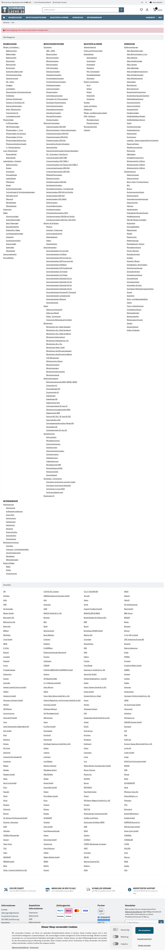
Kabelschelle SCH (53, 403)
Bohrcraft (6, 626)
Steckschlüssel (132, 327)
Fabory (86, 657)
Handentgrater (132, 209)
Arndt (86, 604)
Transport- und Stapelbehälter (17, 549)
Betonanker (10, 61)
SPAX (86, 831)
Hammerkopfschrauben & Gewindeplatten (62, 151)
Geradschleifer (132, 109)
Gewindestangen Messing (56, 299)
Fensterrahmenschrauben (56, 82)
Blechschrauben (52, 61)
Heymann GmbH (50, 705)
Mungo (126, 774)
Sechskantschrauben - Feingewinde (59, 189)
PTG (125, 805)
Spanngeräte (11, 158)
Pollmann (127, 800)
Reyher (6, 814)
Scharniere (7, 209)
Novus (86, 783)
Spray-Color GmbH (131, 831)
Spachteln (130, 296)
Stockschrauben (52, 120)
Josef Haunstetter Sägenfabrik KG (16, 726)
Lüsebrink (7, 761)
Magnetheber (132, 230)
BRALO (6, 631)
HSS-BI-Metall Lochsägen (136, 220)
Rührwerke (131, 151)
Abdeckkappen (51, 237)
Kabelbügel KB (51, 399)
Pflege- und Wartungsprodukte (95, 113)
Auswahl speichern (144, 939)
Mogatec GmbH (9, 774)
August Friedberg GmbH (93, 609)
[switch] (115, 929)
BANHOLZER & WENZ (92, 613)
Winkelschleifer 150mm (136, 165)
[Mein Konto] (147, 10)
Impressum (33, 913)
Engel (126, 652)
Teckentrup (48, 844)
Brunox (127, 631)
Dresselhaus (88, 644)
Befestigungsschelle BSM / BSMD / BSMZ (61, 382)
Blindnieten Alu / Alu (54, 344)
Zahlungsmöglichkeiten (10, 913)
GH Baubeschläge (50, 679)
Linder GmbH (129, 753)
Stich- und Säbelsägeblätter (137, 299)
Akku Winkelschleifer (135, 78)
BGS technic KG (9, 622)
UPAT (86, 848)
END (85, 652)
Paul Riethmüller (90, 792)
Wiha (5, 866)
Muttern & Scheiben (51, 223)
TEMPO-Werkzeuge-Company (95, 844)
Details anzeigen (144, 945)
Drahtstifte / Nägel (13, 230)
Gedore (46, 674)
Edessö (6, 652)
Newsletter (5, 923)
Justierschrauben (53, 89)
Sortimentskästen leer (54, 492)
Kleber (89, 92)
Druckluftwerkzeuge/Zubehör (138, 96)
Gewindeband (51, 475)
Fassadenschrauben (53, 75)
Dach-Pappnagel (12, 223)
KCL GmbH (7, 731)
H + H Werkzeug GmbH (52, 683)
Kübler (46, 748)
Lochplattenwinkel (13, 116)
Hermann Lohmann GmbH (13, 700)
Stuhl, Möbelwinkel (13, 109)
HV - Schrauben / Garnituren (57, 154)
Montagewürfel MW (53, 465)
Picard (86, 796)
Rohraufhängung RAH (54, 468)
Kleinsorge (48, 740)
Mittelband (10, 182)
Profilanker (10, 96)
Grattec (127, 679)
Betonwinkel (11, 64)
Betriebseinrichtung (10, 542)
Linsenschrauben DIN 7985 (56, 158)
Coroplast (87, 639)
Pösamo (6, 805)
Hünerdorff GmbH (10, 718)
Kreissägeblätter (133, 227)
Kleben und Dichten (91, 82)
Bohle (126, 622)
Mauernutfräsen (133, 144)
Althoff (126, 600)
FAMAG (127, 657)
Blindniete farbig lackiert (55, 337)
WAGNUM (7, 857)
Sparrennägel (11, 244)
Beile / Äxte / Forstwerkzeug (137, 182)
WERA (46, 861)
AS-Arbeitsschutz (131, 604)
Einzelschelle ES (52, 392)
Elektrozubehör (133, 196)
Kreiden (87, 102)
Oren (5, 787)
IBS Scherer (48, 718)
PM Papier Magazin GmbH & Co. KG (97, 800)
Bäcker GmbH (8, 613)
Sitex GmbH (48, 827)
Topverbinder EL (12, 113)
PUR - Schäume (89, 116)
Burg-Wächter (49, 635)
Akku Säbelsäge (133, 68)
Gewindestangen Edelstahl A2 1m (59, 278)
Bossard (127, 626)
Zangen (129, 323)
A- (146, 2)
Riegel (8, 185)
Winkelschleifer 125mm (136, 161)
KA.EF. (86, 726)
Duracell (127, 644)
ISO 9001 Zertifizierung (10, 919)
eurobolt (6, 657)
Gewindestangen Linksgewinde (58, 296)
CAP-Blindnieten (52, 358)
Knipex (6, 744)
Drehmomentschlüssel (135, 192)
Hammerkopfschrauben (55, 451)
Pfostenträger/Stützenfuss (16, 140)
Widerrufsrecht (34, 922)
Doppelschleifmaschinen (136, 92)
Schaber (130, 258)
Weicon (127, 857)
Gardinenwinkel (12, 78)
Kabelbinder (51, 396)
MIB (125, 770)
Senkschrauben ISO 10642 (56, 199)
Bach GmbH (128, 609)
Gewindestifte (51, 147)
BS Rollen (7, 635)
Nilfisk (46, 779)
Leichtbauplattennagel (14, 233)
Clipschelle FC (51, 385)
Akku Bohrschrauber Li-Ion (137, 54)
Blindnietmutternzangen (55, 372)
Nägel (5, 213)
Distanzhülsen (51, 244)
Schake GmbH (129, 818)
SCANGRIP (48, 818)
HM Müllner (7, 709)
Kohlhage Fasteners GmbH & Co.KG (57, 744)
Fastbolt (6, 661)
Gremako (6, 683)
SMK (85, 827)
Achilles (6, 596)
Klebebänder (89, 54)
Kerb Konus (88, 731)
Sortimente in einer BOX (55, 489)
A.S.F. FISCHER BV (91, 591)
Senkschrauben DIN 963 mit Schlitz (59, 192)
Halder (126, 683)
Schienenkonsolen (53, 444)
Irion (5, 722)
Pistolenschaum (93, 123)
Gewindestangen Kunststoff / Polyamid (61, 292)
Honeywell (128, 709)
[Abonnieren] (161, 922)
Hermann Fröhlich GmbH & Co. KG (137, 696)
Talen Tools (7, 844)
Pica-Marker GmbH (51, 796)
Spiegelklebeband (93, 75)
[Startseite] (4, 17)
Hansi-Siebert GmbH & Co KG (95, 687)
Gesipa (6, 679)
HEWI (126, 700)
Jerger (86, 722)
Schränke (9, 546)
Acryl (88, 85)
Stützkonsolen (51, 447)
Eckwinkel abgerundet (14, 71)
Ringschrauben (52, 92)
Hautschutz (10, 525)
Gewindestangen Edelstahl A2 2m (59, 282)
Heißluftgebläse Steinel (136, 120)
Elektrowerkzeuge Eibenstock (55, 652)
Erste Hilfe (10, 515)
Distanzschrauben (53, 71)
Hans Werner (48, 687)
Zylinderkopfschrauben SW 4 (57, 213)
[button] (141, 10)
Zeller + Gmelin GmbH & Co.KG (15, 870)
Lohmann (47, 757)
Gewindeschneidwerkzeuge (137, 199)
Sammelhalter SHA (53, 420)
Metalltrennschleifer (134, 147)
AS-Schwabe (8, 609)
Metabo (6, 770)
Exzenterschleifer (133, 102)
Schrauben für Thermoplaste (57, 99)
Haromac (127, 687)
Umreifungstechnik (13, 553)
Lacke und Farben (90, 106)
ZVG (125, 870)
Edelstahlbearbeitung (135, 99)
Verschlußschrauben (54, 206)
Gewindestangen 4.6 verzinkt (57, 251)
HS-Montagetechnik (51, 713)
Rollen (8, 570)
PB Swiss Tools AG (131, 792)
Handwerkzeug (130, 171)
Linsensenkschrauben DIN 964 (58, 168)
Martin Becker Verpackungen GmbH (97, 766)
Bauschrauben (51, 54)
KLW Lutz (127, 740)
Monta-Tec (88, 774)
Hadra (86, 683)
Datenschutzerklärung (133, 912)
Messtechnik (131, 237)
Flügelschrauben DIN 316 (56, 140)
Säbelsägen (131, 154)
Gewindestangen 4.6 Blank (56, 254)
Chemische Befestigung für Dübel (59, 320)
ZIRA (86, 870)
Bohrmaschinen (133, 89)
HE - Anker (10, 82)
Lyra (85, 761)
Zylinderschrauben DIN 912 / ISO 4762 (61, 220)
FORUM (46, 665)
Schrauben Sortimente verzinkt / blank (60, 482)
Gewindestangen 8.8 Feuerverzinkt (59, 261)
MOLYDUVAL (48, 774)
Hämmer (130, 206)
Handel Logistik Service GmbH (14, 687)
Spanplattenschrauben (54, 109)
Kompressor (131, 137)
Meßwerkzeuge (133, 240)
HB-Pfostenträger (12, 127)
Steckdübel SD (51, 427)
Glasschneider (132, 202)
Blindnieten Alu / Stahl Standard (58, 327)
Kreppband (91, 64)
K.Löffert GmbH (50, 726)
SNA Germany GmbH (132, 827)
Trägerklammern (52, 461)
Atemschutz (10, 508)
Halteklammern (52, 458)
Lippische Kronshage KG (12, 757)
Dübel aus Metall (52, 313)
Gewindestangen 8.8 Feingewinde (59, 268)
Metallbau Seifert (50, 770)
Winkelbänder (11, 206)
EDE (85, 648)
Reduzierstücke (52, 472)
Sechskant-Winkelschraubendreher (140, 289)
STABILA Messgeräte (11, 835)
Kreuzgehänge (11, 175)
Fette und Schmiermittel (93, 51)
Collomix (47, 639)
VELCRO (127, 848)
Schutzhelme (11, 539)
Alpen (86, 600)
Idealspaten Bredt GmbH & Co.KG (97, 718)
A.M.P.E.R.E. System (51, 591)
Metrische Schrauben (52, 123)
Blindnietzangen (52, 368)
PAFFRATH (88, 787)
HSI (85, 713)
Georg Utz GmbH (90, 674)
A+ (142, 2)
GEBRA (127, 670)
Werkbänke (10, 556)
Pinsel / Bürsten (133, 251)
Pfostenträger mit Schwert (16, 133)
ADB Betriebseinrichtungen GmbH (57, 596)
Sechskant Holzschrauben (56, 102)
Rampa (46, 809)
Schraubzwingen (133, 282)
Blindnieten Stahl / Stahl (55, 347)
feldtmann (47, 661)
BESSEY (127, 618)
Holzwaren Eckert (90, 709)
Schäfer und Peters (91, 818)
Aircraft (87, 596)
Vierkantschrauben (53, 209)
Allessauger (131, 82)
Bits (128, 185)
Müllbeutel (88, 109)
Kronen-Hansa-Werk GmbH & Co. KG (138, 744)
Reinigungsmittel (90, 127)
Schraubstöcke (132, 278)
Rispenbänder (11, 154)
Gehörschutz (11, 518)
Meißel (129, 233)
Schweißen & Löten (134, 285)
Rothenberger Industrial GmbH (95, 814)
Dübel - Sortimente (53, 316)
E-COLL (6, 648)
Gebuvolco (7, 674)
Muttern (49, 227)
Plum (45, 800)
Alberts (127, 596)
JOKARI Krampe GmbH (133, 722)
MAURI (126, 766)
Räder (8, 566)
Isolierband (91, 61)
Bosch (86, 626)
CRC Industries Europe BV (134, 639)
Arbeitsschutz (8, 504)
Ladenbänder (11, 178)
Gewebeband (92, 58)
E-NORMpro (48, 648)
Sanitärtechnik (49, 434)
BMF (85, 622)
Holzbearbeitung (133, 130)
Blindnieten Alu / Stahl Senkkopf (58, 330)
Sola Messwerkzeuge (52, 831)
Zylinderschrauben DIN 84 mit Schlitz (60, 216)
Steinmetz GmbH (50, 840)
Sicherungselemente (54, 233)
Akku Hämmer (132, 58)
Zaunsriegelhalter (10, 254)
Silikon (89, 89)
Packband (90, 68)
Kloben (8, 168)
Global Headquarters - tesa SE (95, 679)
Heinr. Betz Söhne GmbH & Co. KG (57, 696)
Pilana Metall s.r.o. (131, 796)
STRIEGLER (128, 840)
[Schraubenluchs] (13, 10)
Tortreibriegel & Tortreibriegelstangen (20, 192)
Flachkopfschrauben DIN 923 (57, 133)
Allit (45, 600)
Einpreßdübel (8, 258)
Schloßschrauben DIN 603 (56, 182)
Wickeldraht (10, 251)
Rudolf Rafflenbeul (131, 814)
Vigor (5, 853)
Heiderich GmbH (9, 696)
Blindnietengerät (52, 375)
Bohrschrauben (52, 64)
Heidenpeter (129, 692)
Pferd (5, 796)
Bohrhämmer (132, 85)
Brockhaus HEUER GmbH (93, 631)
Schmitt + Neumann (10, 822)
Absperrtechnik (133, 178)
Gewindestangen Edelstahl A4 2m (59, 289)
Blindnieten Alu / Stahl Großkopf (58, 334)
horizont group (8, 713)
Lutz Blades (48, 761)
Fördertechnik (11, 573)
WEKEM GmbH (8, 861)
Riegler (46, 814)
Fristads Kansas (9, 670)
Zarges (126, 866)
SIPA (5, 827)
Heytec (86, 705)
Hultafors (127, 713)
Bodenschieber (12, 165)
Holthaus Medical (50, 709)
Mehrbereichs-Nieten (54, 361)
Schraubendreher (133, 271)
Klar (125, 735)
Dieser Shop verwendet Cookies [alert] (59, 927)
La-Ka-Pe (127, 748)
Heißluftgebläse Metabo (136, 116)
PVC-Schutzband (93, 71)
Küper (86, 748)
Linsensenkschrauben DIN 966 (58, 171)
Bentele (47, 618)
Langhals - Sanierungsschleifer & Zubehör (142, 140)
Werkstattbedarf (133, 313)
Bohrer (129, 189)
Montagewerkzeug (134, 247)
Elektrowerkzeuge (131, 47)
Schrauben (48, 47)
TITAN (126, 844)
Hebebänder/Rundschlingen (137, 213)
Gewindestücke (52, 303)
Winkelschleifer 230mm (136, 168)
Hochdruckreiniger (134, 127)
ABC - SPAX (50, 51)
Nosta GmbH (48, 783)
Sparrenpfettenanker (14, 106)
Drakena (47, 644)
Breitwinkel (10, 68)
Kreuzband (10, 171)
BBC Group (128, 613)
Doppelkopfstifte (12, 227)
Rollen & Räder (9, 563)
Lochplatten (10, 89)
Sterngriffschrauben (53, 116)
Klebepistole (132, 133)
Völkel (46, 853)
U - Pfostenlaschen (13, 147)
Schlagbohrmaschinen (135, 158)
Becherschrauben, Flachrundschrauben (61, 130)
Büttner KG (88, 635)
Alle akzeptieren (144, 930)
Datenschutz (33, 916)
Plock (5, 800)
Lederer (47, 753)
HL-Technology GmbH (132, 705)
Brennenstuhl (49, 631)
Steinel (6, 840)
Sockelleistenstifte (13, 240)
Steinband (90, 78)
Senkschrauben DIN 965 (55, 196)
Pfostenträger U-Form (14, 137)
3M (4, 591)
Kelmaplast (48, 731)
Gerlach (127, 674)
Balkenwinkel (11, 58)
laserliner (7, 753)
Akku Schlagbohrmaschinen (137, 71)
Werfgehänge (11, 202)
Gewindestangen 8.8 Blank (56, 265)
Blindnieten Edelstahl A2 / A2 (57, 341)
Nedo (5, 779)
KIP (125, 731)
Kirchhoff (47, 735)
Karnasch (127, 726)
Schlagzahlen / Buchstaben (137, 265)
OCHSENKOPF (129, 783)
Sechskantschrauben (54, 185)
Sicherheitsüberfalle (14, 189)
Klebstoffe (91, 96)
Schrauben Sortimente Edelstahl (58, 485)
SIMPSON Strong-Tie (132, 822)
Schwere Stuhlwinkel (14, 99)
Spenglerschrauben (53, 113)
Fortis (5, 665)
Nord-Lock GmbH (9, 783)
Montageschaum (93, 120)
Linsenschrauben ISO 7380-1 (57, 161)
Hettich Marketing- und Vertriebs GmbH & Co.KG (62, 700)
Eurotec (47, 657)
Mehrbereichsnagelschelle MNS (58, 410)
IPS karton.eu (129, 718)
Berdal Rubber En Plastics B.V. (95, 618)
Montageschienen (53, 441)
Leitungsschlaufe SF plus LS (56, 406)
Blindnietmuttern (52, 365)
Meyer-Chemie (89, 770)
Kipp (5, 735)
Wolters (87, 866)
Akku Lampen (132, 64)
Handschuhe (11, 522)
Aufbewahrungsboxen (14, 511)
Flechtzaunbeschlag (13, 75)
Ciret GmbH (7, 639)
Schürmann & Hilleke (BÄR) (94, 822)
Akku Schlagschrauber (135, 75)
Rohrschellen (51, 437)
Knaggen (9, 85)
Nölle (126, 779)
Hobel (129, 123)
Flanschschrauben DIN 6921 (57, 137)
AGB (30, 919)
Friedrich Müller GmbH (132, 665)
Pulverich (6, 809)
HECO (46, 692)
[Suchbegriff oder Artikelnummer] (121, 9)
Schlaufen (10, 237)
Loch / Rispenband (10, 151)
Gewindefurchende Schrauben (57, 144)
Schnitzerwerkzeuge (134, 268)
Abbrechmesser (133, 175)
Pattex (46, 792)
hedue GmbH (89, 692)
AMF (5, 604)
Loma (86, 757)
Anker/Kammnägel (13, 220)
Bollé (46, 626)
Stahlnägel (10, 247)
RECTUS (87, 809)
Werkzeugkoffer (133, 316)
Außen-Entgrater (133, 330)
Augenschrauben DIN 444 (56, 127)
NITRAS (87, 779)
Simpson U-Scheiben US (15, 102)
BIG (45, 622)
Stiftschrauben (51, 202)
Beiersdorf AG (8, 618)
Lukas (126, 757)
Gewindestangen (50, 247)
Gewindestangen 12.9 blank (56, 275)
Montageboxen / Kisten (135, 244)
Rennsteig (128, 809)
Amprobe (47, 604)
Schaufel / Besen (133, 261)
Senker (129, 292)
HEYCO (6, 705)
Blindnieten (48, 323)
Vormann (87, 853)
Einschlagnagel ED (53, 389)
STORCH (87, 840)
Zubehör (87, 130)
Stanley (87, 835)
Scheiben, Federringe (54, 230)
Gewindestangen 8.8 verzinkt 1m (58, 258)
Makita (5, 766)
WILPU (46, 866)
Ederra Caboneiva (130, 648)
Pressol (46, 805)
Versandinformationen (9, 916)
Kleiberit (6, 740)
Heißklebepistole (133, 216)
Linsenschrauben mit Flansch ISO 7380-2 (62, 165)
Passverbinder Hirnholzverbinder (18, 92)
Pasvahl (6, 792)
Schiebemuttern (52, 454)
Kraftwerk (87, 744)
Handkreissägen (133, 113)
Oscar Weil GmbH (50, 787)
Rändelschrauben (53, 178)
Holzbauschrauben (53, 85)
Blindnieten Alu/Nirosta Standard (58, 351)
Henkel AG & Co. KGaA (92, 696)
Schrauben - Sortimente (53, 479)
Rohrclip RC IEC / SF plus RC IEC (58, 416)
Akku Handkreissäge (134, 61)
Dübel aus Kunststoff (54, 310)
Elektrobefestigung (51, 378)
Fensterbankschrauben (55, 78)
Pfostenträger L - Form (14, 130)
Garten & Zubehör (133, 106)
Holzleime (90, 99)
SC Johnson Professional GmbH (15, 818)
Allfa (5, 600)
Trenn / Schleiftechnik (135, 306)
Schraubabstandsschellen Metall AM (60, 423)
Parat (126, 787)
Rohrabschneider (133, 254)
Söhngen (6, 831)
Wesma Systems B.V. (92, 861)
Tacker (129, 303)
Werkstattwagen (12, 560)
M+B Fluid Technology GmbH (135, 761)
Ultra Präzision (49, 848)
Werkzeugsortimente (135, 320)
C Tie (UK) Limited (131, 635)
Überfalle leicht (12, 196)
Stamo (46, 835)
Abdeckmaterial (90, 47)
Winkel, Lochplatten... (11, 47)
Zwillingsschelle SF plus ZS (56, 430)
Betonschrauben (52, 58)
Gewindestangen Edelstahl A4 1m (59, 285)
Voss (126, 853)
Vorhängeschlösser (134, 310)
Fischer (87, 661)
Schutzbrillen (11, 535)
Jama (46, 722)
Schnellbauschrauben (54, 96)
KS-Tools (6, 748)
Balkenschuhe (11, 51)
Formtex (127, 661)
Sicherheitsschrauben (54, 106)
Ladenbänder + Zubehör (12, 161)
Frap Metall (88, 665)
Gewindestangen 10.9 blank (56, 271)
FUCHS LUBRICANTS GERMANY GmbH (58, 670)
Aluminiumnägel (12, 216)
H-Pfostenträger (12, 123)
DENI (5, 644)
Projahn (87, 805)
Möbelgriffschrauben (54, 175)
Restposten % (49, 496)
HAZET (5, 692)
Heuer (86, 700)
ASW (45, 609)
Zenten (46, 870)
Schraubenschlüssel (134, 275)
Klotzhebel (131, 223)
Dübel (46, 306)
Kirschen (87, 735)
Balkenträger (11, 54)
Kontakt (4, 909)
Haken (48, 240)
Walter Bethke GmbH (52, 857)
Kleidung (9, 529)
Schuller (47, 822)
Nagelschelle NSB (53, 413)
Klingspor (87, 740)
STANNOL (128, 835)
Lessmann (88, 753)
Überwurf (9, 199)
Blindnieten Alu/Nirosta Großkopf (59, 354)
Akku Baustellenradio (135, 51)
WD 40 (86, 857)
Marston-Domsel (50, 766)
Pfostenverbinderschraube (16, 144)
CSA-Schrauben (52, 68)
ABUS (126, 591)
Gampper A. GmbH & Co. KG (94, 670)
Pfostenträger (8, 120)
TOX (5, 848)
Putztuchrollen (11, 532)
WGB (126, 861)
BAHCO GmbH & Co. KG (53, 613)
